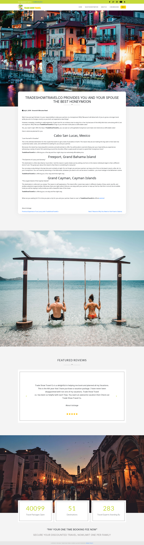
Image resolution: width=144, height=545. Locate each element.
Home (80, 7)
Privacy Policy (89, 540)
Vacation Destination (91, 7)
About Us (104, 7)
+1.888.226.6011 (37, 2)
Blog (123, 7)
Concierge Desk (114, 7)
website (101, 198)
